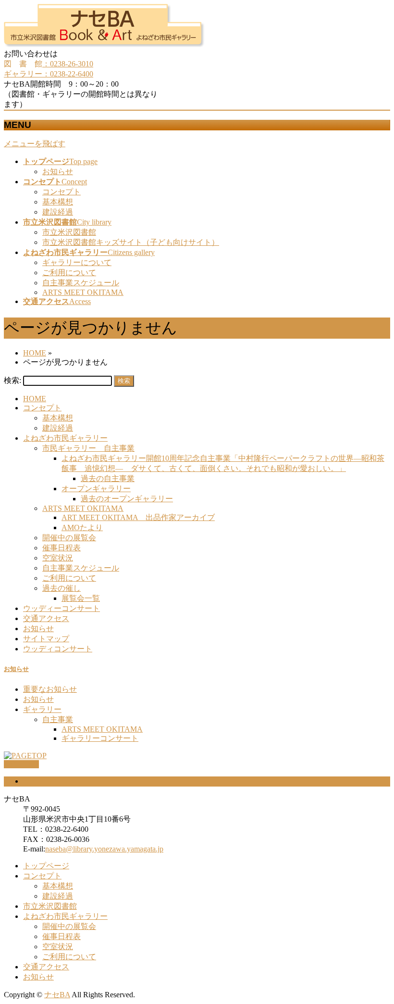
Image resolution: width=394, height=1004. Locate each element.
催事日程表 (61, 548)
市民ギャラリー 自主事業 (88, 448)
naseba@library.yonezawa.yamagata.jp (104, 849)
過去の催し (61, 588)
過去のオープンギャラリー (127, 499)
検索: (12, 380)
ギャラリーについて (76, 262)
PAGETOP (21, 764)
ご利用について (69, 272)
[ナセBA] (104, 44)
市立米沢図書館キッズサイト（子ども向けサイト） (130, 242)
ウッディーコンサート (61, 608)
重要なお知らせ (50, 689)
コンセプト (61, 192)
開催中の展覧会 (69, 538)
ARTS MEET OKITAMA (82, 292)
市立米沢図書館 (69, 232)
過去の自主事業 (108, 478)
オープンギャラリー (96, 488)
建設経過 (57, 212)
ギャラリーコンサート (100, 738)
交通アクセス (46, 618)
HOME (34, 398)
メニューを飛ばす (34, 144)
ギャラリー (42, 709)
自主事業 (57, 719)
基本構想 (57, 202)
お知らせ (57, 171)
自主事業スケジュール (80, 283)
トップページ (46, 866)
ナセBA (57, 995)
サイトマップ (46, 639)
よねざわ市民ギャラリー (65, 438)
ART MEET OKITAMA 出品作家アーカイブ (138, 517)
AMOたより (82, 527)
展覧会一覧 (81, 598)
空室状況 (57, 558)
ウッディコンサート (57, 649)
